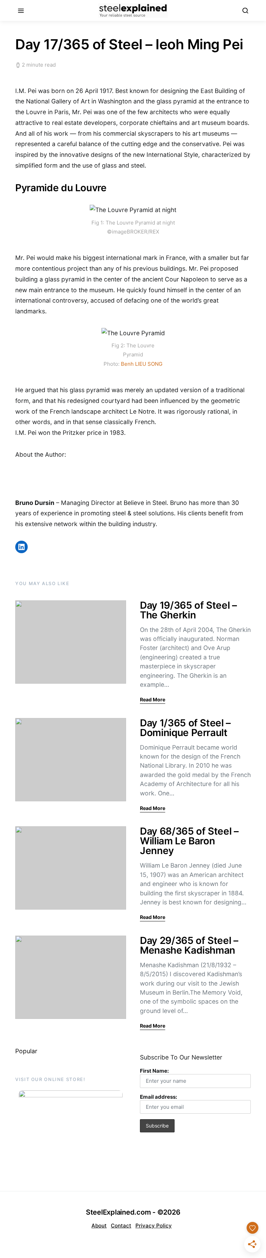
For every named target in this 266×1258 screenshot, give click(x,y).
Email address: (158, 1097)
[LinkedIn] (141, 1238)
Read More (152, 699)
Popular (26, 1051)
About (99, 1225)
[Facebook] (124, 1238)
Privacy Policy (153, 1225)
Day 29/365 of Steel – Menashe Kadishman (189, 945)
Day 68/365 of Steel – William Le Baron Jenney (189, 840)
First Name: (154, 1070)
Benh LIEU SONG (141, 364)
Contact (121, 1225)
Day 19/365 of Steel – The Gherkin (188, 610)
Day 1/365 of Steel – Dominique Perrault (185, 727)
